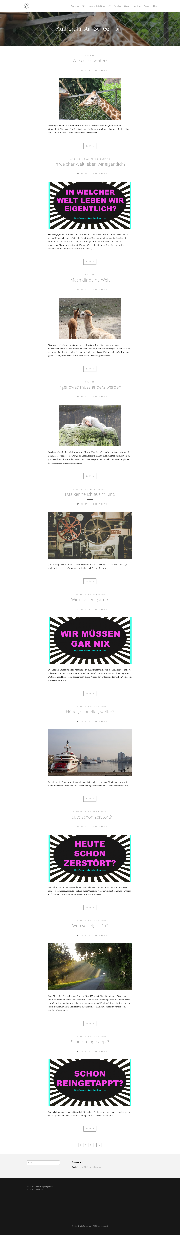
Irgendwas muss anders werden (90, 387)
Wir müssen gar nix (90, 599)
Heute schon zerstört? (90, 817)
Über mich (75, 6)
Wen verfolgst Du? (90, 926)
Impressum (49, 1187)
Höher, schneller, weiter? (90, 712)
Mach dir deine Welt (90, 280)
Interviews (137, 6)
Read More (90, 146)
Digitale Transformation (96, 159)
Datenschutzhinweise (35, 1190)
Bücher (126, 6)
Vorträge (117, 6)
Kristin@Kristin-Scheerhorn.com (89, 1167)
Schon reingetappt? (90, 1042)
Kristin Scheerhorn (94, 70)
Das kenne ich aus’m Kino (90, 494)
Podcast (147, 6)
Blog (155, 6)
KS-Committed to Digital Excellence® (96, 6)
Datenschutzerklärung (35, 1187)
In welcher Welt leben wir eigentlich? (90, 164)
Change (90, 55)
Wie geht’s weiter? (90, 60)
